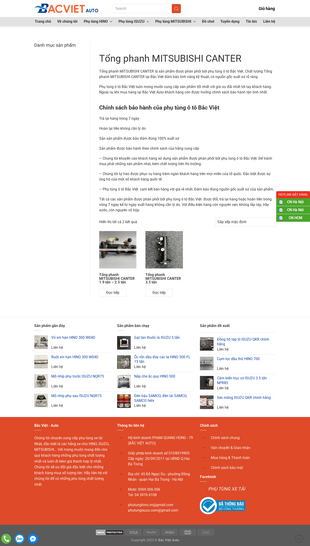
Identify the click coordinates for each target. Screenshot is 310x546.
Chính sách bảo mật (227, 468)
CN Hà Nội (295, 202)
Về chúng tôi (67, 21)
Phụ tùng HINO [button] (96, 21)
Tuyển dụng (229, 21)
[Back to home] (66, 8)
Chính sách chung (225, 438)
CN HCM (295, 218)
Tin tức (251, 21)
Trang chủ (43, 21)
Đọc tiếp (112, 292)
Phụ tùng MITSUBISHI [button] (173, 21)
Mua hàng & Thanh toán (230, 458)
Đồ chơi (208, 21)
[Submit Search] (176, 8)
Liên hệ (269, 21)
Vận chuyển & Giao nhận (230, 448)
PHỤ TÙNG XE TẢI (226, 489)
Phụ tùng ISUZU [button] (131, 21)
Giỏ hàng (267, 8)
